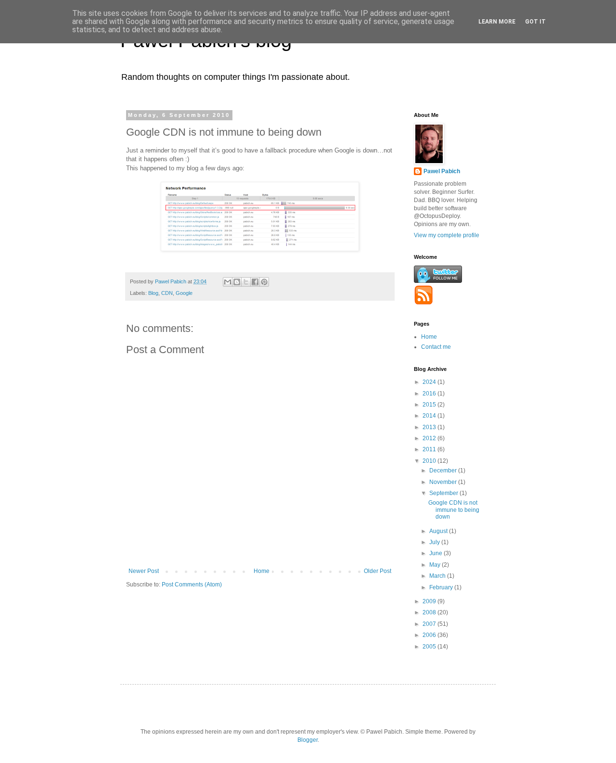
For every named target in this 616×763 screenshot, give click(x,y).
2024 (430, 382)
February (441, 587)
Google (184, 293)
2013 (430, 427)
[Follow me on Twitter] (438, 281)
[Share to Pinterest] (264, 282)
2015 (430, 404)
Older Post (377, 571)
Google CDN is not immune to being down (453, 509)
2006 (430, 635)
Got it (535, 21)
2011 (430, 449)
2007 (430, 624)
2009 (430, 601)
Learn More (496, 21)
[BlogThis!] (237, 282)
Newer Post (143, 571)
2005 (430, 646)
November (443, 482)
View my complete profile (446, 235)
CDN (167, 293)
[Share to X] (246, 282)
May (435, 564)
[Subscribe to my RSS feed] (423, 302)
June (436, 553)
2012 (430, 438)
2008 (430, 612)
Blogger (307, 740)
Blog (153, 293)
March (438, 575)
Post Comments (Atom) (192, 584)
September (444, 493)
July (435, 542)
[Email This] (227, 282)
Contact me (436, 346)
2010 (430, 461)
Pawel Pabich (442, 171)
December (443, 470)
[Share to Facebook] (255, 282)
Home (262, 571)
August (439, 531)
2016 (430, 393)
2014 (430, 415)
